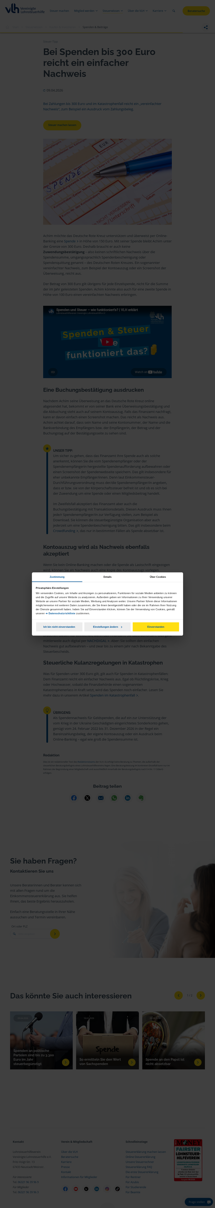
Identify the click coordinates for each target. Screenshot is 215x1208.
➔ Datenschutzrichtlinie (60, 613)
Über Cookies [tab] (158, 576)
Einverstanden (155, 626)
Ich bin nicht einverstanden (59, 626)
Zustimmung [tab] (57, 576)
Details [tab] (107, 576)
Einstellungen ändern (105, 626)
